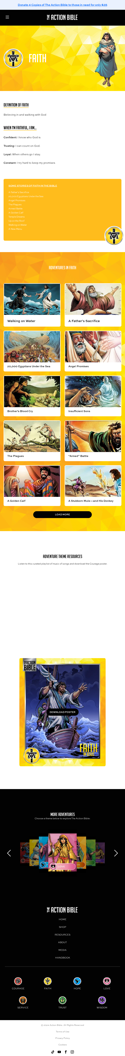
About (62, 942)
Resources (62, 934)
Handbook (62, 957)
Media (62, 949)
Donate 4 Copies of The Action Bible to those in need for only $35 (62, 5)
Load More (62, 514)
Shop (62, 926)
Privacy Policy (62, 1038)
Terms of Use (62, 1031)
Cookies (62, 1044)
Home (62, 919)
